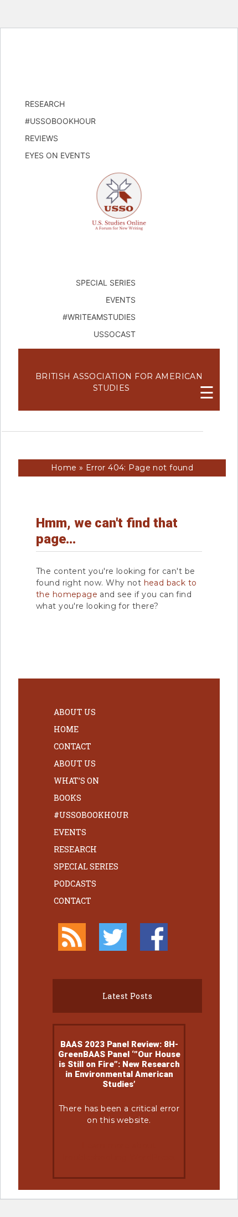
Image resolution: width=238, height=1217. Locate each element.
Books (67, 798)
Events (70, 832)
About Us (75, 712)
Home (64, 468)
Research (75, 849)
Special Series (86, 866)
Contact (72, 746)
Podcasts (75, 883)
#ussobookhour (91, 815)
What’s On (76, 780)
